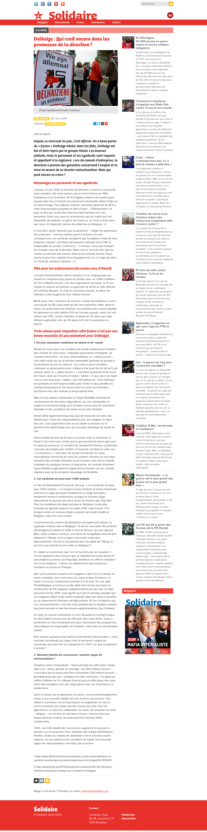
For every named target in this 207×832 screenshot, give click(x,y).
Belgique (42, 22)
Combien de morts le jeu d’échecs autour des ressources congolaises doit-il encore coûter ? (154, 219)
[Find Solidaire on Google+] (49, 5)
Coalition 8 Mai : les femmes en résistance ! (154, 427)
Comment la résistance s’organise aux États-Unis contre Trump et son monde (154, 104)
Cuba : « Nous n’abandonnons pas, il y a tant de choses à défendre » (154, 161)
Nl (170, 16)
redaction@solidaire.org (94, 791)
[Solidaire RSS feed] (62, 5)
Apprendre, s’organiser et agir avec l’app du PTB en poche (152, 326)
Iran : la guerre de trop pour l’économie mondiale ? (154, 364)
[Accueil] (47, 811)
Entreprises (98, 22)
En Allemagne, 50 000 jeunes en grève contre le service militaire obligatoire (152, 43)
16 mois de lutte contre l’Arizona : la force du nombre (151, 273)
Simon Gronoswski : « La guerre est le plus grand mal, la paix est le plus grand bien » (154, 480)
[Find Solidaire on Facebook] (42, 5)
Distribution (55, 124)
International (62, 22)
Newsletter (129, 818)
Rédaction (128, 814)
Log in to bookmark (36, 780)
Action (80, 22)
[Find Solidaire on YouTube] (56, 5)
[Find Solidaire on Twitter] (36, 5)
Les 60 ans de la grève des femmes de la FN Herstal (153, 526)
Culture (116, 22)
